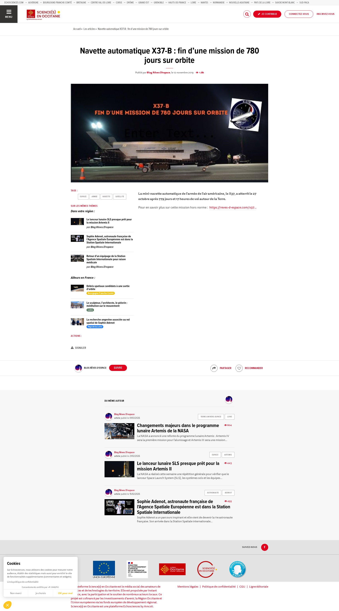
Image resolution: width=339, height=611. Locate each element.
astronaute (213, 493)
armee (94, 196)
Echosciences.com (13, 2)
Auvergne (33, 2)
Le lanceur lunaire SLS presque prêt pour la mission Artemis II (109, 221)
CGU (242, 586)
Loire (193, 2)
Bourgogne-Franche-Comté (57, 2)
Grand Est (143, 2)
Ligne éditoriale (258, 586)
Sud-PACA (304, 2)
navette (106, 196)
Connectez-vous (299, 14)
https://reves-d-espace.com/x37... (232, 207)
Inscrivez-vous (326, 14)
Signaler (80, 348)
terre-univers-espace (211, 417)
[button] (7, 605)
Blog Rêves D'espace (158, 72)
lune (229, 417)
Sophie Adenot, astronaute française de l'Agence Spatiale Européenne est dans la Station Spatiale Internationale (110, 239)
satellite (119, 196)
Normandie (218, 2)
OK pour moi (65, 593)
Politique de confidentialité (219, 586)
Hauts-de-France (177, 2)
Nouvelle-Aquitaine (239, 2)
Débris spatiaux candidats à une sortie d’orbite (108, 287)
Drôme (130, 2)
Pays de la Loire (262, 2)
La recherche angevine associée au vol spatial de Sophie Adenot (108, 321)
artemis (228, 455)
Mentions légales (187, 586)
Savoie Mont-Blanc (285, 2)
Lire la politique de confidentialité (22, 581)
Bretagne (81, 2)
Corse (119, 2)
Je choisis (40, 593)
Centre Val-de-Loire (101, 2)
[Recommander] (239, 368)
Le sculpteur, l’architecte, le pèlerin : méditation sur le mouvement (107, 304)
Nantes (204, 2)
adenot (228, 493)
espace (83, 196)
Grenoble (159, 2)
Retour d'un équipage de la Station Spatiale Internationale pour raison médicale (106, 259)
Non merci (16, 593)
